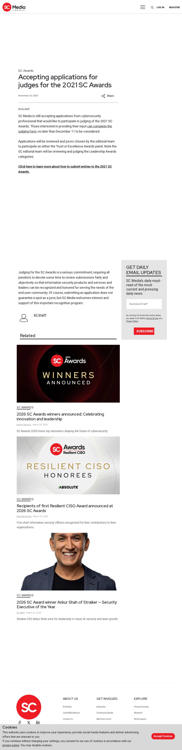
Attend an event (104, 719)
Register (174, 7)
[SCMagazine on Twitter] (29, 723)
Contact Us (68, 719)
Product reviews (141, 706)
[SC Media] (13, 7)
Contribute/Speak (105, 712)
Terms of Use (152, 318)
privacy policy (10, 745)
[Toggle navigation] (142, 7)
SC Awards (25, 70)
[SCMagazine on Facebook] (20, 723)
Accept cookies (163, 736)
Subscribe (144, 331)
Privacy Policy (132, 321)
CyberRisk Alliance (71, 712)
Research (138, 712)
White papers (140, 719)
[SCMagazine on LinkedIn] (38, 723)
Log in (160, 7)
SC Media (67, 706)
